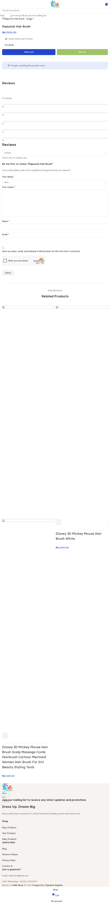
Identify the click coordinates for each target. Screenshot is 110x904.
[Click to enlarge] (7, 15)
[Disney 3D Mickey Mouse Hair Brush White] (82, 412)
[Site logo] (55, 4)
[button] (5, 736)
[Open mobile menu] (3, 4)
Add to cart (29, 52)
